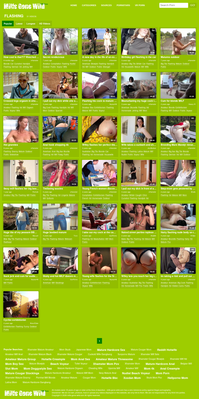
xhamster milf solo (150, 354)
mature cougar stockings (22, 373)
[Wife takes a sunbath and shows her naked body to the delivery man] (138, 129)
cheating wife (95, 368)
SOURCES (106, 5)
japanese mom (83, 349)
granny (15, 151)
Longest (30, 23)
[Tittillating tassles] (60, 173)
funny (26, 326)
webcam (68, 238)
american (86, 63)
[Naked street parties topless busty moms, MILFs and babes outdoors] (138, 217)
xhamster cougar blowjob (151, 358)
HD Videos (44, 23)
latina (140, 151)
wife (65, 66)
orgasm (30, 107)
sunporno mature (126, 354)
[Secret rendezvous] (60, 41)
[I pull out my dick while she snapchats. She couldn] (60, 85)
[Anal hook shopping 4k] (60, 129)
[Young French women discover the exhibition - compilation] (99, 173)
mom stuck (64, 349)
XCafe (193, 192)
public (53, 66)
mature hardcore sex (111, 350)
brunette (133, 107)
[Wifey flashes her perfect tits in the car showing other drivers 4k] (99, 129)
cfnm (144, 195)
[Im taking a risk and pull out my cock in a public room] (178, 260)
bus (91, 107)
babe (123, 238)
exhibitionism (100, 107)
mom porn (162, 373)
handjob (26, 63)
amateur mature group (20, 359)
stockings (60, 282)
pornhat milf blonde (45, 377)
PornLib (35, 192)
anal (54, 151)
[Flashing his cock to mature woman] (99, 85)
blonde (7, 63)
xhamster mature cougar (69, 354)
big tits (132, 63)
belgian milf (186, 363)
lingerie (64, 195)
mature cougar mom (141, 349)
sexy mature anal (107, 372)
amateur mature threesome (114, 359)
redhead (8, 242)
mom (45, 110)
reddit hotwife (167, 350)
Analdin (153, 235)
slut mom (11, 368)
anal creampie (170, 368)
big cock (47, 107)
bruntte (67, 151)
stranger (106, 66)
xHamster (34, 60)
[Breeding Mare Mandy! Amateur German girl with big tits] (178, 129)
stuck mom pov (154, 377)
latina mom (11, 382)
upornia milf (114, 368)
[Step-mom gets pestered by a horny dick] (178, 173)
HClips (192, 235)
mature (137, 66)
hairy (187, 238)
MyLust (35, 235)
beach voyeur (59, 364)
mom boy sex (14, 364)
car (12, 63)
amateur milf (132, 368)
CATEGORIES (89, 5)
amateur (46, 63)
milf (31, 66)
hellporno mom (178, 378)
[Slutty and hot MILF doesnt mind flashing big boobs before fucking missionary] (60, 260)
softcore (50, 198)
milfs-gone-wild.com (25, 393)
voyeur (59, 66)
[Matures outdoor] (178, 41)
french (85, 198)
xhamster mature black (39, 354)
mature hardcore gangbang (37, 382)
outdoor (46, 66)
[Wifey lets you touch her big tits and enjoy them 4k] (138, 260)
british (139, 63)
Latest (19, 23)
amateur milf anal (14, 354)
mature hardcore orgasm (70, 368)
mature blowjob (37, 363)
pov (169, 242)
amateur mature (69, 377)
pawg (60, 154)
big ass (59, 151)
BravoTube (34, 323)
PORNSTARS (123, 5)
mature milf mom (84, 372)
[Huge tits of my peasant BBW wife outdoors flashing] (21, 217)
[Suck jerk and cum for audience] (21, 260)
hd (20, 66)
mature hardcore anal (160, 364)
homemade (126, 110)
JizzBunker (152, 148)
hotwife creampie (53, 359)
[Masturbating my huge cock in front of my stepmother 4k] (138, 85)
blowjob (94, 63)
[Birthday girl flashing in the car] (138, 41)
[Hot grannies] (21, 129)
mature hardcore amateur (58, 372)
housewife (129, 66)
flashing (7, 66)
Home (73, 5)
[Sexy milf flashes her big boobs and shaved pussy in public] (21, 173)
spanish (59, 110)
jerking (26, 66)
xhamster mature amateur (41, 349)
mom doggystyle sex (38, 368)
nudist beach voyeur (136, 373)
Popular (8, 23)
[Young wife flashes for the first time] (99, 260)
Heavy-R (192, 104)
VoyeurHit (113, 104)
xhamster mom (132, 363)
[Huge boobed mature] (60, 217)
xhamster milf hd (178, 358)
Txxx (76, 235)
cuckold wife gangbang (100, 354)
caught (138, 195)
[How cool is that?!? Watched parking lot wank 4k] (21, 41)
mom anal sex (80, 359)
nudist (72, 63)
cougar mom (89, 377)
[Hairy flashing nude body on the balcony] (178, 217)
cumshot (18, 63)
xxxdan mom (132, 378)
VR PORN (140, 5)
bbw (5, 238)
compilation (56, 63)
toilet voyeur (81, 363)
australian (86, 151)
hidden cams (178, 285)
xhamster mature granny (17, 377)
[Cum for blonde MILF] (178, 85)
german (15, 66)
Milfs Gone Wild (24, 6)
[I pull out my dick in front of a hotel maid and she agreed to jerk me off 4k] (138, 173)
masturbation (99, 238)
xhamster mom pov (106, 364)
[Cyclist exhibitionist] (21, 304)
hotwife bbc (110, 378)
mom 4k (149, 368)
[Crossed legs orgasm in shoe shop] (21, 85)
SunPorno (113, 235)
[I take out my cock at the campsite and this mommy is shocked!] (99, 217)
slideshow (14, 154)
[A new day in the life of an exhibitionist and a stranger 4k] (99, 41)
